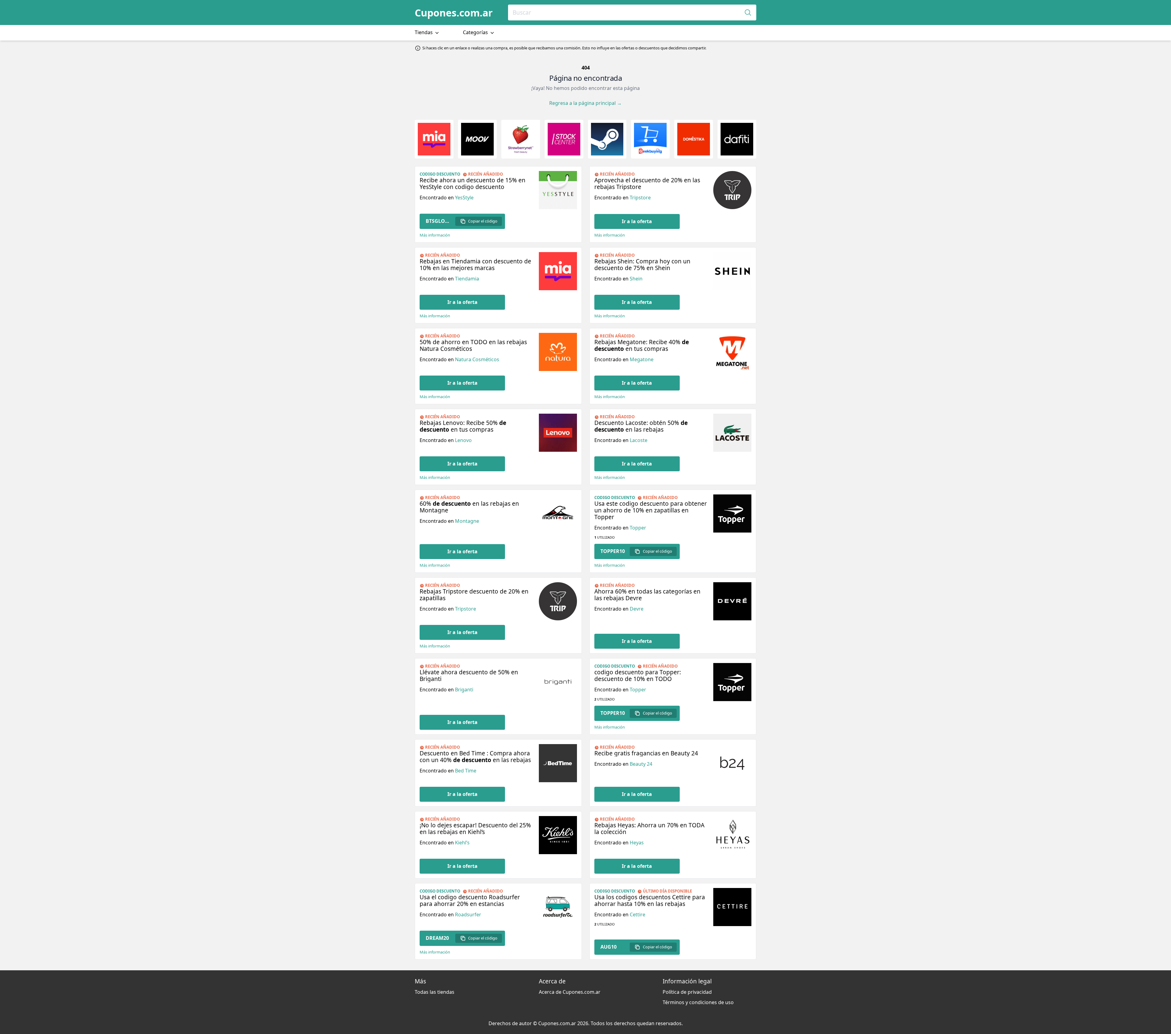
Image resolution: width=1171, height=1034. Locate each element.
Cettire (637, 914)
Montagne (467, 521)
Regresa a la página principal (585, 103)
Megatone (642, 359)
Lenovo (463, 440)
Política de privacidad (687, 992)
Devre (636, 608)
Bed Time (465, 770)
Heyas (637, 842)
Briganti (464, 689)
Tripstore (640, 197)
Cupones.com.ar (454, 12)
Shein (636, 278)
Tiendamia (467, 278)
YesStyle (464, 197)
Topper (638, 527)
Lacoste (638, 440)
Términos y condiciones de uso (698, 1002)
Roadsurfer (468, 914)
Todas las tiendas (434, 992)
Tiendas (424, 32)
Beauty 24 (641, 764)
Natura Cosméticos (477, 359)
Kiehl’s (462, 842)
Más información (435, 235)
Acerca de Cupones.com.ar (569, 992)
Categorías (476, 32)
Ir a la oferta (637, 221)
